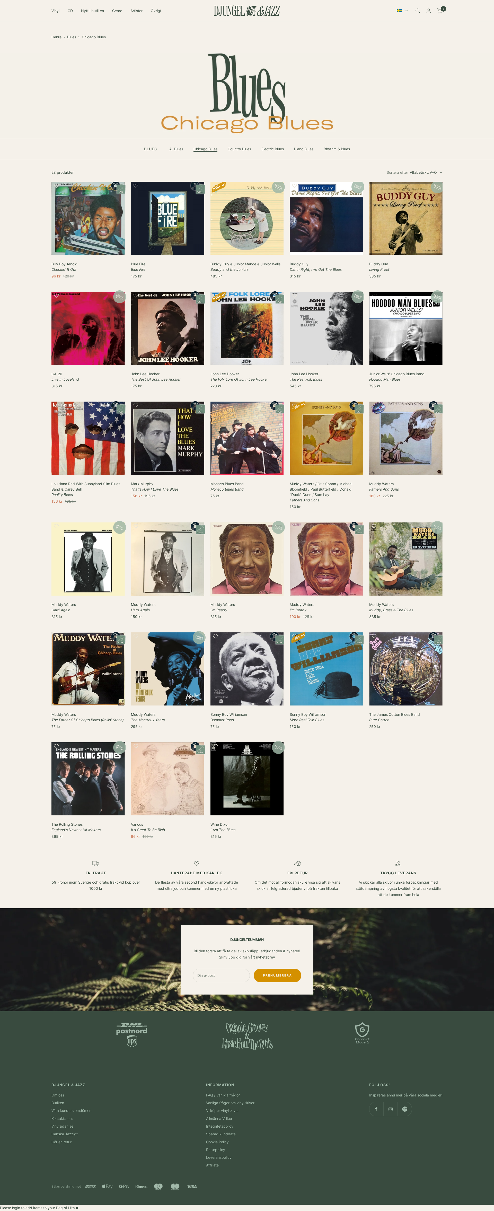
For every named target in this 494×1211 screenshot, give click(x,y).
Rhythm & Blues (337, 149)
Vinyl (55, 10)
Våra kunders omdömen (71, 1110)
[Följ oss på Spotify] (405, 1109)
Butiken (57, 1103)
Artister (136, 10)
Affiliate (212, 1165)
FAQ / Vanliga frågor (223, 1095)
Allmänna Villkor (219, 1118)
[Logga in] (428, 10)
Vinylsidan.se (62, 1126)
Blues (71, 37)
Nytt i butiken (92, 10)
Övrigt (156, 10)
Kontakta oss (62, 1118)
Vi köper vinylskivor (222, 1110)
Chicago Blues (94, 37)
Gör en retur (61, 1142)
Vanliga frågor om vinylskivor (230, 1103)
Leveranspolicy (219, 1157)
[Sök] (418, 10)
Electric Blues (272, 149)
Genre (117, 10)
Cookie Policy (217, 1142)
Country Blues (239, 149)
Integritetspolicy (219, 1126)
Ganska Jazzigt (64, 1134)
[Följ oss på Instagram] (390, 1109)
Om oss (57, 1095)
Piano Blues (303, 149)
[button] (88, 188)
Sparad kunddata (221, 1134)
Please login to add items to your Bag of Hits (37, 1208)
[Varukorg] (440, 10)
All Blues (176, 149)
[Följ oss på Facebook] (376, 1109)
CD (70, 10)
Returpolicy (215, 1149)
